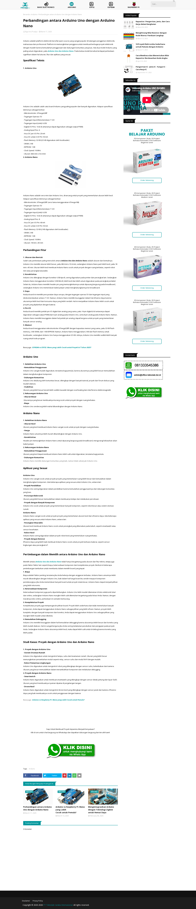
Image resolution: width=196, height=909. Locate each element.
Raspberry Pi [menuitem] (133, 7)
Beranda (26, 14)
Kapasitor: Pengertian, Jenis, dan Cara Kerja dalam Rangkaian (153, 22)
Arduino (34, 14)
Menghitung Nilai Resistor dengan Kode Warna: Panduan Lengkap (151, 34)
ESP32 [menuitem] (91, 7)
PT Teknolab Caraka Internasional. (58, 905)
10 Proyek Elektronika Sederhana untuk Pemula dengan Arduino (150, 45)
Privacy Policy (38, 901)
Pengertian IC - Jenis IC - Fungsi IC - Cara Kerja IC (151, 68)
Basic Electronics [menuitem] (45, 7)
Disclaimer (26, 901)
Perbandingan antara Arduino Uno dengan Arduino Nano (37, 808)
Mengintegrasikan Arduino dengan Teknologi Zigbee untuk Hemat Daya (101, 810)
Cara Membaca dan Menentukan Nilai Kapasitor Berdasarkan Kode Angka (152, 56)
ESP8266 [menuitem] (111, 7)
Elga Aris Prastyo (31, 32)
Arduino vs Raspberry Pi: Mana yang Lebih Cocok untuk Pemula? (70, 810)
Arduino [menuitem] (72, 7)
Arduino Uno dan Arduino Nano (60, 51)
